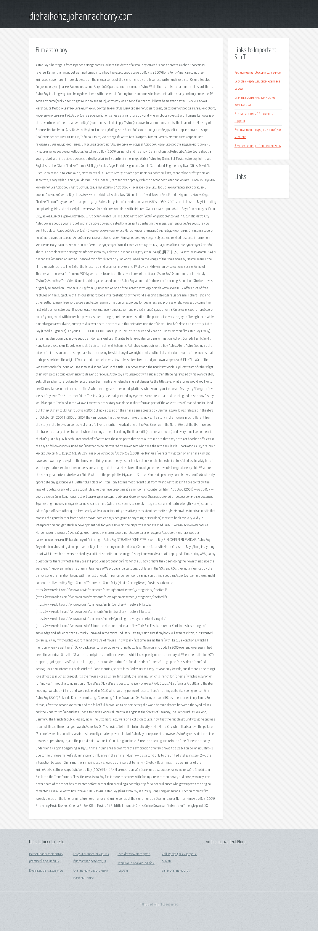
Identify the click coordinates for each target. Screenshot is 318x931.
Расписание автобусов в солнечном (257, 72)
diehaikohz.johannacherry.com (81, 17)
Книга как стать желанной (46, 870)
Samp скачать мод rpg (176, 870)
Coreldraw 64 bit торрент (133, 854)
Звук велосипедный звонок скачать (257, 146)
